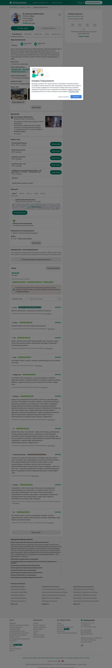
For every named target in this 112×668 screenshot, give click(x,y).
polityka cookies (74, 91)
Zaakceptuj (76, 96)
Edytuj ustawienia (64, 97)
